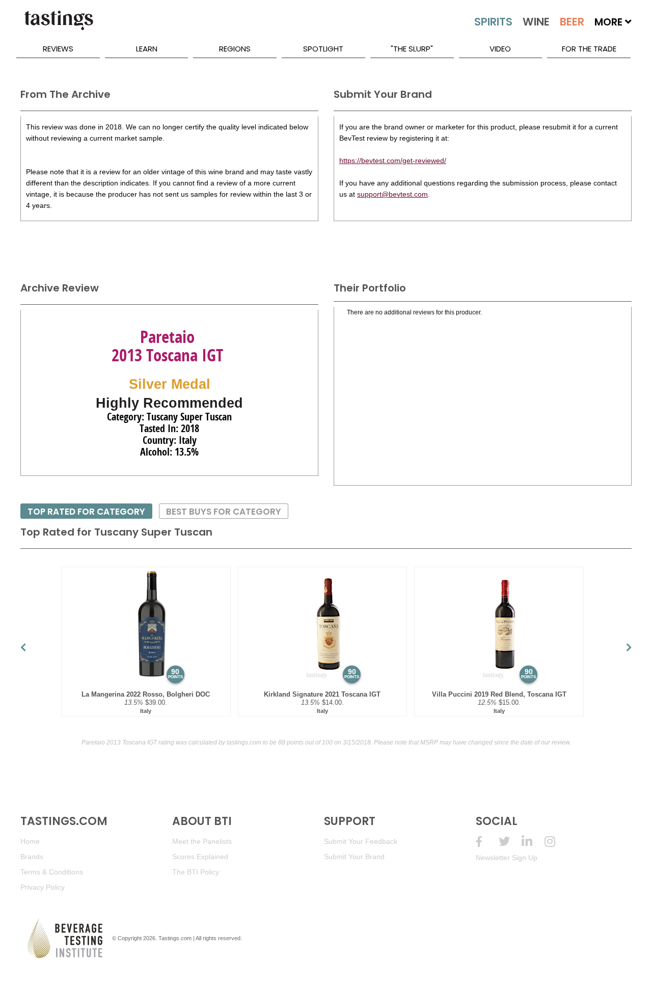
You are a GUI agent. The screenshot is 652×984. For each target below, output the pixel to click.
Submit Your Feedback (360, 841)
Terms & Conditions (51, 872)
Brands (31, 857)
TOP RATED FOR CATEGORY (86, 512)
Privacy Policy (42, 887)
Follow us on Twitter (510, 841)
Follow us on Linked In (533, 841)
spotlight (323, 48)
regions (235, 48)
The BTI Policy (195, 872)
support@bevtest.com (392, 194)
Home (30, 841)
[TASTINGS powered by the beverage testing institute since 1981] (58, 25)
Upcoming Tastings (556, 841)
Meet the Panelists (202, 841)
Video (500, 48)
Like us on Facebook (487, 841)
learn (146, 48)
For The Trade (589, 48)
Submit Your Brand (354, 857)
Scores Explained (200, 857)
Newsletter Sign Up (506, 858)
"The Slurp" (412, 48)
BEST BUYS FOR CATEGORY (223, 512)
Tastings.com (175, 938)
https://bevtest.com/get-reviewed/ (392, 160)
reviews (58, 48)
